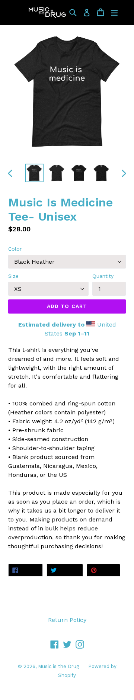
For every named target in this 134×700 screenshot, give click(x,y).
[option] (34, 173)
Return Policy (67, 619)
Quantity (103, 276)
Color (15, 249)
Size (13, 276)
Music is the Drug (58, 666)
